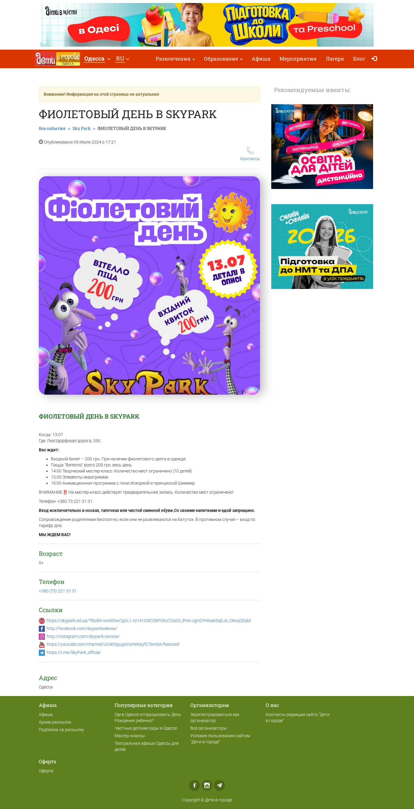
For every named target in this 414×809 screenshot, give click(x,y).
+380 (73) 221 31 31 (58, 591)
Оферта (46, 770)
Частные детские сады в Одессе (146, 728)
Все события (52, 128)
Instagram (207, 785)
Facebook (194, 785)
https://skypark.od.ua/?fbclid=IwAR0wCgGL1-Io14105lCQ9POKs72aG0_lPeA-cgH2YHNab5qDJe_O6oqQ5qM (149, 620)
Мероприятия (298, 58)
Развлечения (174, 58)
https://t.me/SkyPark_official (73, 652)
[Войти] (375, 59)
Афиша (261, 58)
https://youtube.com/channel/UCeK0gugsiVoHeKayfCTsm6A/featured (113, 644)
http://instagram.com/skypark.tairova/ (83, 636)
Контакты (250, 158)
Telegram (219, 785)
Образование (221, 58)
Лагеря (335, 58)
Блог (359, 58)
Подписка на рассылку (61, 729)
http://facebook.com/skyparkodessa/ (82, 628)
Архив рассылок (55, 722)
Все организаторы (208, 728)
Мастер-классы (130, 735)
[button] (97, 59)
